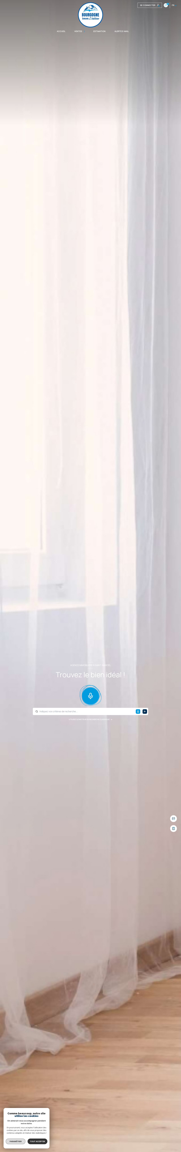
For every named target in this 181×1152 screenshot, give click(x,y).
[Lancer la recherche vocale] (90, 695)
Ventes (78, 31)
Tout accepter (37, 1141)
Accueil (61, 31)
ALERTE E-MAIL (122, 31)
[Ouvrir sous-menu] (84, 31)
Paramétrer (16, 1141)
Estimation (99, 31)
